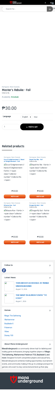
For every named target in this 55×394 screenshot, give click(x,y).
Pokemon (8, 328)
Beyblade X (8, 324)
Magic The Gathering (12, 316)
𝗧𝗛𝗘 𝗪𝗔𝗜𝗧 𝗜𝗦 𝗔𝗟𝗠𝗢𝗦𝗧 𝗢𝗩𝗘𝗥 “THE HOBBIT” (31, 296)
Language (7, 116)
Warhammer (9, 320)
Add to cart (33, 127)
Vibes (6, 331)
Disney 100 (8, 335)
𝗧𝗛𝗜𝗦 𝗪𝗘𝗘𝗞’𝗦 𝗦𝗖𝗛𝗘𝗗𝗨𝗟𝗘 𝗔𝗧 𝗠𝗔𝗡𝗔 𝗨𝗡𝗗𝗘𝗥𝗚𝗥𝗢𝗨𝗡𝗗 (32, 284)
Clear (35, 117)
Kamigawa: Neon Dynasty (11, 87)
